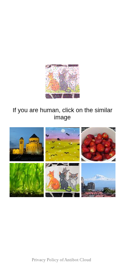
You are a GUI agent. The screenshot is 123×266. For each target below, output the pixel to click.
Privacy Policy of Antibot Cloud (61, 259)
